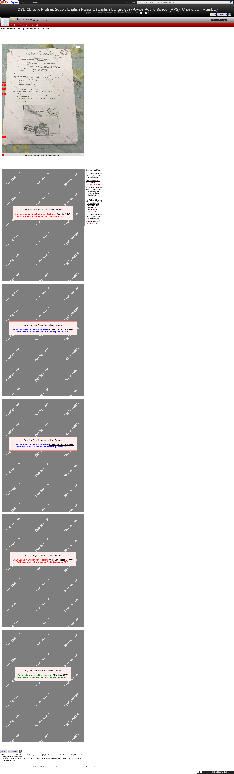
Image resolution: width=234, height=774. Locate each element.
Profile (14, 25)
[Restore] (198, 772)
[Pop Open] (201, 772)
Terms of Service (55, 767)
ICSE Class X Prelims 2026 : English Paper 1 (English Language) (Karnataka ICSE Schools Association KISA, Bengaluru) (94, 178)
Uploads (35, 25)
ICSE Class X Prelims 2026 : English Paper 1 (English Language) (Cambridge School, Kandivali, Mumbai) (94, 218)
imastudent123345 (13, 28)
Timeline (24, 25)
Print (214, 14)
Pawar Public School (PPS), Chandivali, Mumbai (34, 21)
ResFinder (34, 2)
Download (223, 14)
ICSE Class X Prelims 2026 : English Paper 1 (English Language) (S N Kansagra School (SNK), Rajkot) (94, 191)
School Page (44, 28)
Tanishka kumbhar (24, 19)
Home (3, 28)
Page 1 (78, 47)
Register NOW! (63, 214)
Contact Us (3, 767)
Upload (132, 2)
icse (38, 28)
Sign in (125, 2)
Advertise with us (91, 767)
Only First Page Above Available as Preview (43, 210)
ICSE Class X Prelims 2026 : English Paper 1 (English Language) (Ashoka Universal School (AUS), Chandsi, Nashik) (94, 204)
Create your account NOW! (61, 329)
